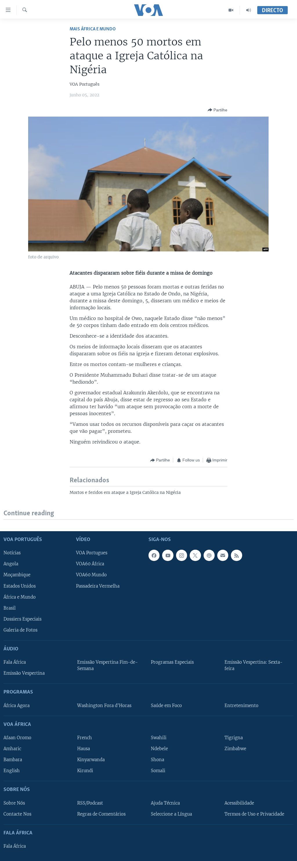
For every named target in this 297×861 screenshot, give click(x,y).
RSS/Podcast (90, 802)
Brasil (9, 607)
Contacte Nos (17, 813)
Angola (10, 563)
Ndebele (159, 748)
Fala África (14, 662)
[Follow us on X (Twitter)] (195, 555)
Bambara (12, 759)
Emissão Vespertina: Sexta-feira (253, 665)
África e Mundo (19, 596)
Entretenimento (241, 705)
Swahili (158, 737)
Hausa (83, 748)
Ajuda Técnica (165, 802)
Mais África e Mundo (93, 29)
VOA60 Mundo (91, 574)
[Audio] (248, 10)
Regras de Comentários (101, 813)
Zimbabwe (235, 748)
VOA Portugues (91, 552)
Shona (157, 759)
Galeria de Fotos (20, 629)
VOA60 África (90, 563)
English (11, 770)
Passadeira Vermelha (97, 585)
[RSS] (236, 555)
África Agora (16, 705)
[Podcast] (209, 555)
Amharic (12, 748)
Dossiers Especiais (22, 618)
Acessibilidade (239, 802)
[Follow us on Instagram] (181, 555)
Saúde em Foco (166, 705)
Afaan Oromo (17, 737)
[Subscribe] (222, 555)
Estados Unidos (19, 585)
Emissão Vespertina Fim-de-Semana (107, 665)
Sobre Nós (14, 802)
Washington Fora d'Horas (104, 705)
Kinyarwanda (91, 759)
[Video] (231, 10)
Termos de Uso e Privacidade (254, 813)
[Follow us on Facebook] (154, 555)
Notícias (12, 552)
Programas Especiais (172, 662)
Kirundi (85, 770)
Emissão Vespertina (24, 673)
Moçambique (16, 574)
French (84, 737)
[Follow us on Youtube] (167, 555)
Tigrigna (233, 737)
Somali (158, 770)
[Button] (217, 109)
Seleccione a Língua (171, 813)
